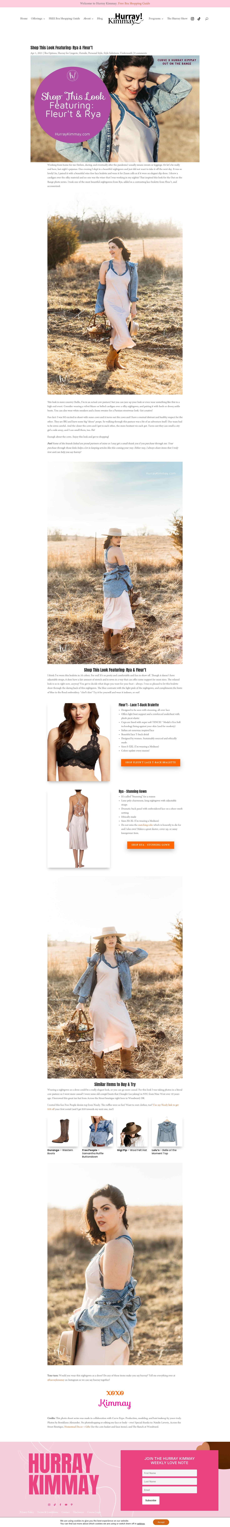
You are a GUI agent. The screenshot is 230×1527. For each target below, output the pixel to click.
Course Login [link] (94, 1512)
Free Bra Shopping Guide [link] (134, 3)
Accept (161, 1522)
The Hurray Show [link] (177, 18)
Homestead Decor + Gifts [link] (77, 1427)
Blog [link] (100, 18)
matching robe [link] (145, 825)
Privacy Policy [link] (27, 1512)
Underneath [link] (126, 53)
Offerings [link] (36, 18)
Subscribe (150, 1500)
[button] (49, 1504)
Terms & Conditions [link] (47, 1512)
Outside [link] (83, 53)
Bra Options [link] (50, 53)
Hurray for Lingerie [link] (68, 53)
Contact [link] (65, 1512)
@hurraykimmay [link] (55, 1380)
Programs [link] (155, 18)
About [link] (87, 18)
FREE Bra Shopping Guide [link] (64, 18)
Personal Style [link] (95, 53)
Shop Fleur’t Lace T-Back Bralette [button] (150, 763)
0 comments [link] (140, 53)
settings (141, 1523)
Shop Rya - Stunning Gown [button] (151, 845)
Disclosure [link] (78, 1512)
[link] (125, 19)
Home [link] (24, 18)
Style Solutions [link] (111, 53)
